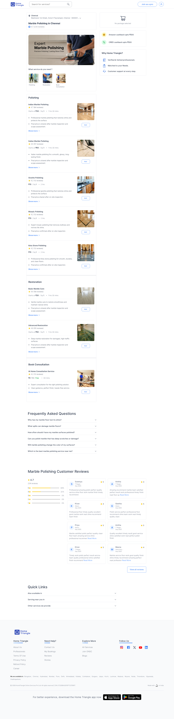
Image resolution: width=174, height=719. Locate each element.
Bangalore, (28, 676)
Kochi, (107, 676)
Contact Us (49, 647)
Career (16, 668)
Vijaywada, (149, 676)
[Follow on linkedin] (146, 647)
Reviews (48, 656)
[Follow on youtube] (140, 647)
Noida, (133, 676)
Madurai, (121, 676)
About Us (17, 647)
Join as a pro (147, 4)
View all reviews (137, 569)
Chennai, (36, 676)
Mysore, (127, 676)
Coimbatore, (86, 676)
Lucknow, (113, 676)
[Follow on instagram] (121, 647)
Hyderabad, (44, 676)
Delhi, (63, 676)
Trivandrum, (141, 676)
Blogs (84, 656)
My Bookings (50, 651)
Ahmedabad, (70, 676)
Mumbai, (52, 676)
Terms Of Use (19, 656)
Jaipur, (101, 676)
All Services (87, 647)
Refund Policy (19, 664)
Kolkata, (78, 676)
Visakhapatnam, (15, 679)
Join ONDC (87, 651)
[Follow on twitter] (134, 647)
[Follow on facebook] (128, 647)
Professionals (19, 651)
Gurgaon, (95, 676)
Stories (47, 660)
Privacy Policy (19, 660)
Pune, (58, 676)
